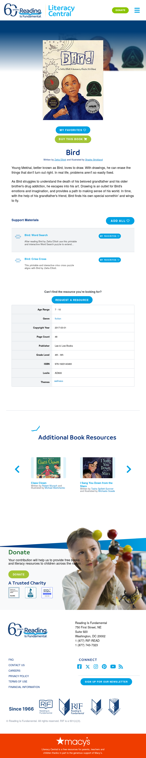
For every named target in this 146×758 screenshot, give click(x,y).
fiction (58, 318)
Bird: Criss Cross (35, 259)
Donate (19, 574)
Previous (17, 469)
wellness (58, 381)
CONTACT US (18, 665)
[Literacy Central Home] (61, 5)
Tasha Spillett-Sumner (102, 488)
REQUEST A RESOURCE (72, 299)
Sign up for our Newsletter (106, 681)
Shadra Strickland (94, 159)
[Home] (25, 5)
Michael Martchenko (55, 487)
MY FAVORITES (71, 130)
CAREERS (14, 670)
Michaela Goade (106, 491)
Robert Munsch (49, 485)
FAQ (11, 659)
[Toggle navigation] (137, 10)
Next (129, 469)
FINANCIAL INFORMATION (24, 687)
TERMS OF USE (20, 681)
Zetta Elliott (60, 159)
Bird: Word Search (36, 235)
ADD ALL (119, 221)
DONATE (120, 10)
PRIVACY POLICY (19, 676)
